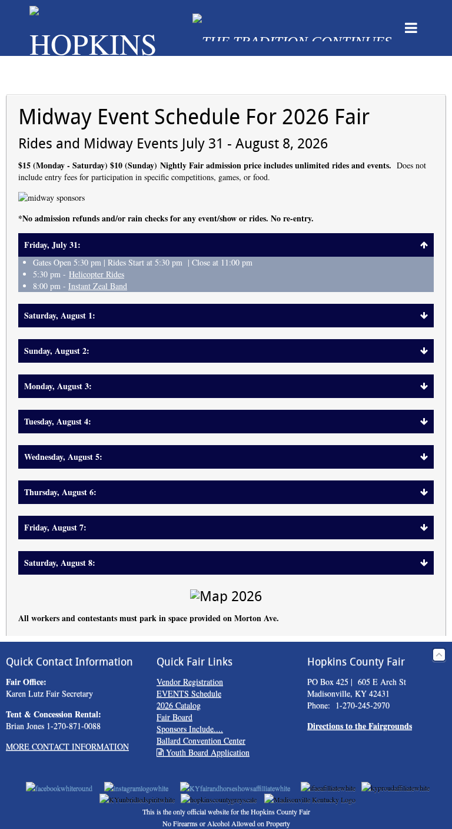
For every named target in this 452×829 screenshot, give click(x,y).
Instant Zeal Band (97, 285)
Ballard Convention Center (201, 740)
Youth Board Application (207, 752)
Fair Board (174, 716)
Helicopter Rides (96, 274)
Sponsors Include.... (190, 728)
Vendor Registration (190, 681)
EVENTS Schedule (189, 693)
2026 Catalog (179, 705)
